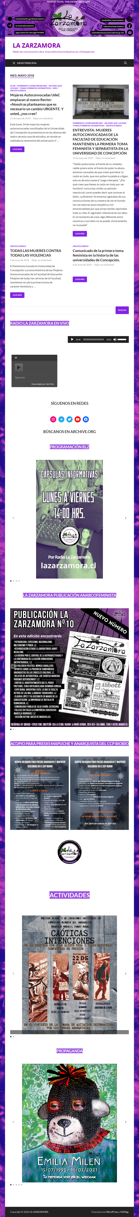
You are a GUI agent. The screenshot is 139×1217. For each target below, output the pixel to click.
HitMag (124, 1211)
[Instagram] (53, 419)
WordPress (112, 1211)
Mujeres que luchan (115, 123)
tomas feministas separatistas (35, 88)
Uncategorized (18, 90)
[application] (98, 339)
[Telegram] (61, 419)
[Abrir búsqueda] (125, 63)
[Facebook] (86, 419)
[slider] (122, 339)
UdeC (55, 88)
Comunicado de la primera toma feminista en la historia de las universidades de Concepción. (98, 255)
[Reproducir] (72, 339)
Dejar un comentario (43, 118)
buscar (122, 310)
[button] (125, 518)
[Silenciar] (115, 339)
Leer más (16, 148)
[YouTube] (78, 419)
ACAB (12, 86)
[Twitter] (69, 419)
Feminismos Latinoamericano (32, 86)
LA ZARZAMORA (37, 45)
